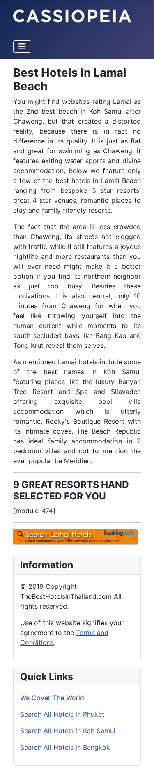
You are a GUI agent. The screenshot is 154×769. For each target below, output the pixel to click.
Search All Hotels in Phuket (62, 714)
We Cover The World (52, 698)
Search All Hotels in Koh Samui (67, 731)
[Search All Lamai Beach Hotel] (77, 537)
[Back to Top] (139, 753)
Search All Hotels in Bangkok (65, 747)
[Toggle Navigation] (22, 46)
